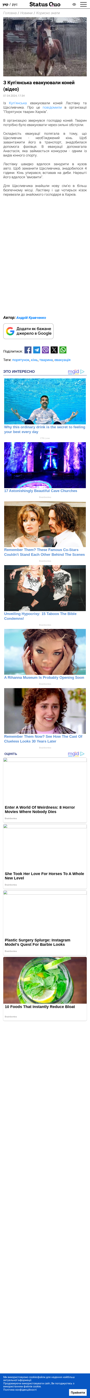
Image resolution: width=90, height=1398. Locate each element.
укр (5, 4)
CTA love (45, 438)
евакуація (62, 360)
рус (14, 4)
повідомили (52, 107)
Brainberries (45, 497)
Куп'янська (18, 103)
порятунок (20, 360)
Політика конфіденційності (20, 1389)
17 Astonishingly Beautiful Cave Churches (40, 491)
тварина (46, 360)
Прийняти (78, 1392)
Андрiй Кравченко (31, 318)
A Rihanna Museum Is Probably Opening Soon (44, 677)
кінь (34, 360)
